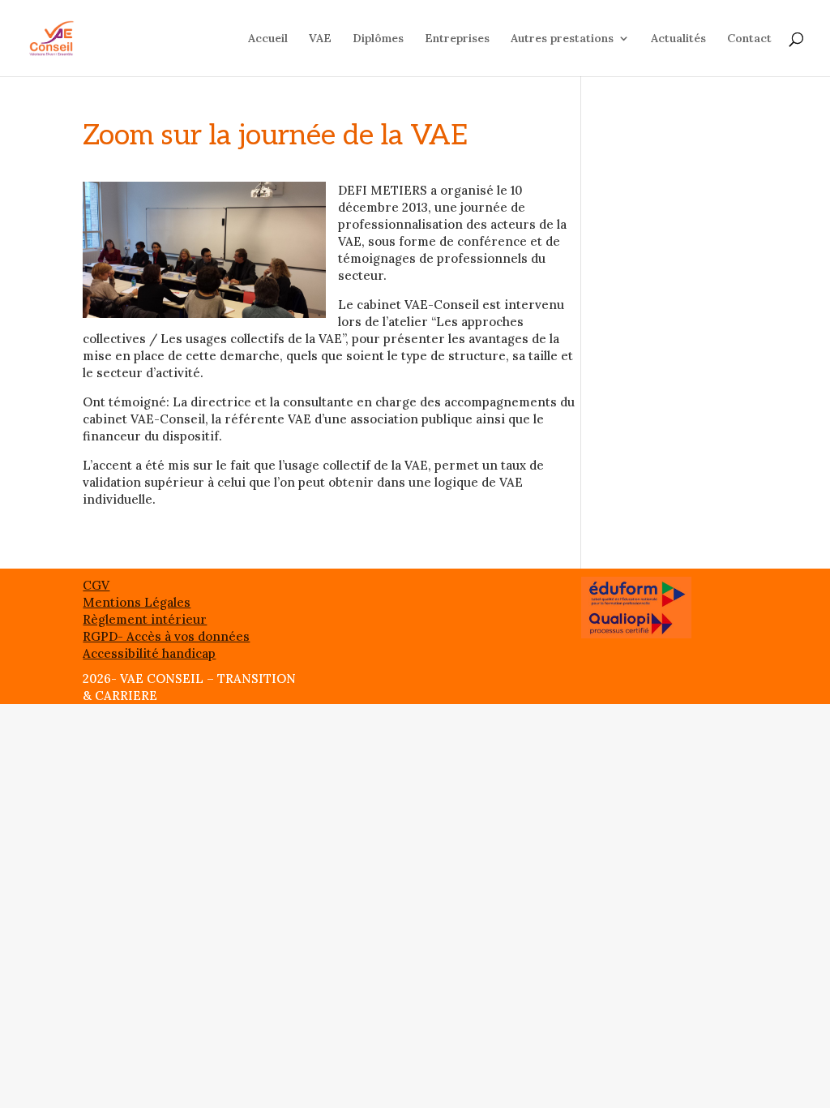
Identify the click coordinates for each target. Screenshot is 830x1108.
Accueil (268, 38)
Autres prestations (562, 38)
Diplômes (378, 38)
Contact (749, 38)
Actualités (678, 38)
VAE (320, 38)
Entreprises (457, 38)
